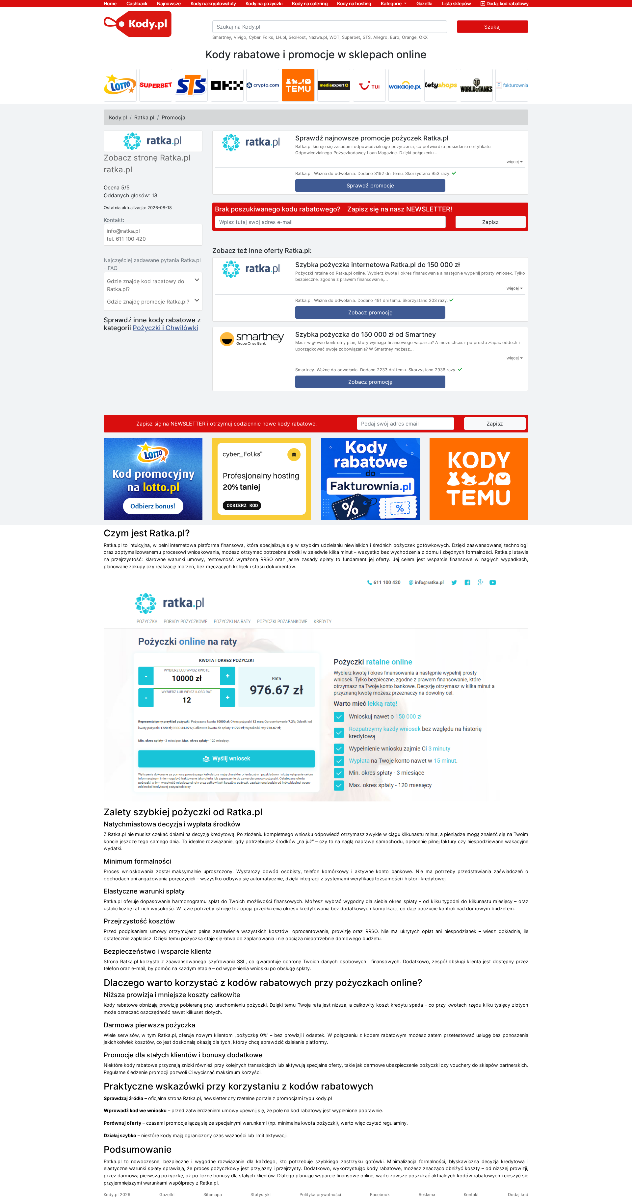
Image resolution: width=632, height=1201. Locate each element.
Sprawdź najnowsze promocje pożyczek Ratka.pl (371, 138)
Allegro (380, 37)
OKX (423, 37)
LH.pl (281, 37)
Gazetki (424, 3)
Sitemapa (212, 1194)
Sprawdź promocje (370, 185)
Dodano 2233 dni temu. (383, 369)
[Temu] (298, 85)
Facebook (380, 1194)
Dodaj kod (518, 1194)
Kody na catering (310, 3)
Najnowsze (169, 3)
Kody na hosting (354, 3)
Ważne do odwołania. (335, 173)
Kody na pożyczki (264, 3)
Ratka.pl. (304, 173)
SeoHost (297, 37)
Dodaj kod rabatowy (507, 3)
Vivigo (240, 37)
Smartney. (305, 369)
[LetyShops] (440, 85)
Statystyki (260, 1194)
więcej (513, 161)
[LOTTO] (120, 85)
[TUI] (369, 85)
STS (367, 37)
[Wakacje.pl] (404, 85)
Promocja (173, 117)
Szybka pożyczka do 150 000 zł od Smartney (365, 334)
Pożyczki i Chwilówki (165, 328)
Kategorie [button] (392, 3)
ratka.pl (118, 169)
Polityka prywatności (320, 1194)
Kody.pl (118, 117)
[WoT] (476, 85)
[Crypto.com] (262, 85)
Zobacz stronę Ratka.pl (147, 157)
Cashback (136, 3)
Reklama (427, 1194)
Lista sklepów (456, 3)
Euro (394, 37)
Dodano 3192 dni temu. (380, 173)
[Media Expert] (333, 85)
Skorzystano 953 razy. (428, 173)
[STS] (191, 85)
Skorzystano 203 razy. (425, 300)
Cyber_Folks (261, 37)
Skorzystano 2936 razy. (432, 369)
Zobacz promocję (370, 312)
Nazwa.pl (317, 37)
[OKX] (227, 85)
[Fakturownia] (511, 85)
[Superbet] (155, 85)
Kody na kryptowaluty (213, 3)
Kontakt (471, 1194)
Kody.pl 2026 (117, 1194)
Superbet (351, 37)
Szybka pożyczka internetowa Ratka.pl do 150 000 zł (377, 265)
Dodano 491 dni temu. (379, 300)
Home (110, 3)
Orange (409, 37)
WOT (334, 37)
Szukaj (492, 26)
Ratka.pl (144, 117)
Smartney (221, 37)
